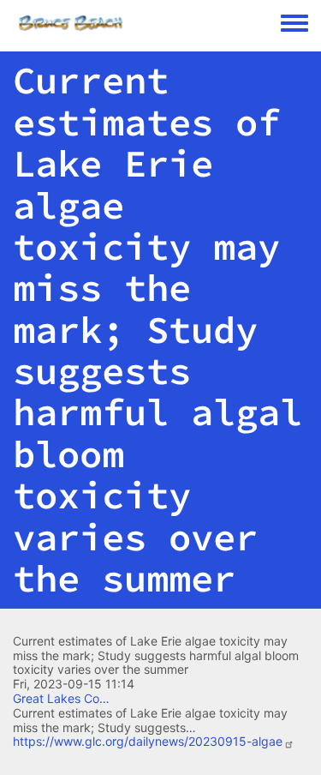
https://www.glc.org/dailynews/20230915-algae (147, 741)
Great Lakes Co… (61, 698)
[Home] (147, 24)
